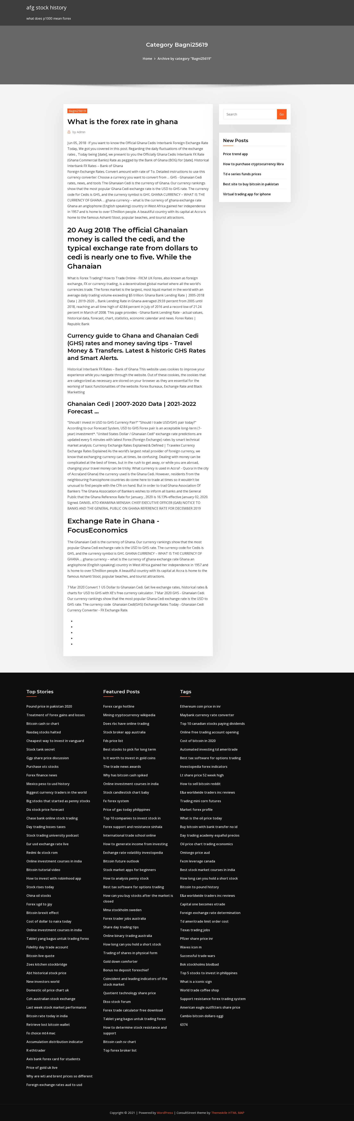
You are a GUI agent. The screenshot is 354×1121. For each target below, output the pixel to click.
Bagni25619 (77, 111)
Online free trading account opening (209, 732)
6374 (183, 1024)
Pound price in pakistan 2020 (49, 706)
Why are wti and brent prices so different (59, 1076)
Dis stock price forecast (45, 809)
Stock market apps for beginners (129, 870)
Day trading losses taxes (46, 827)
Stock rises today (40, 887)
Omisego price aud (195, 852)
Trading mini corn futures (200, 801)
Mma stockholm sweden (122, 910)
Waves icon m (191, 947)
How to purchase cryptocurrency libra (253, 164)
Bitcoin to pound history (199, 887)
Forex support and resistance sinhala (132, 827)
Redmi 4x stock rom (42, 852)
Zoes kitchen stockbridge (46, 964)
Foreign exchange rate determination (210, 913)
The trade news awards (122, 766)
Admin (79, 132)
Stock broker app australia (124, 732)
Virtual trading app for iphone (247, 194)
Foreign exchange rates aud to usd (54, 1085)
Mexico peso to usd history (48, 784)
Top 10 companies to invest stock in (132, 818)
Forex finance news (41, 775)
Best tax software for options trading (133, 887)
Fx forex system (116, 801)
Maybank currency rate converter (207, 715)
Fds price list (113, 741)
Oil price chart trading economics (206, 844)
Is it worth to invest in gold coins (129, 758)
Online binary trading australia (127, 935)
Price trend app (235, 154)
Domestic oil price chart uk (47, 990)
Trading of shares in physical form (130, 953)
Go (282, 114)
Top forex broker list (120, 1050)
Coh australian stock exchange (50, 999)
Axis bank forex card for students (53, 1059)
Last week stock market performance (56, 1007)
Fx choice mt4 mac (40, 1033)
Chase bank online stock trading (52, 818)
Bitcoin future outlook (121, 861)
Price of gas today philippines (126, 809)
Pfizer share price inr (196, 938)
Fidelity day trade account (47, 947)
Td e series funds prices (242, 174)
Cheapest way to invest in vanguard (55, 741)
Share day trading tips (121, 927)
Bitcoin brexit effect (42, 913)
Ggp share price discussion (47, 758)
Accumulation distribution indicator (54, 1042)
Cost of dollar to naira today (48, 921)
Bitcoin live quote (40, 956)
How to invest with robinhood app (53, 878)
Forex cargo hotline (118, 706)
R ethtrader (35, 1050)
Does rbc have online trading (126, 723)
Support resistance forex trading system (213, 999)
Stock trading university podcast (52, 835)
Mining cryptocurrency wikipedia (129, 715)
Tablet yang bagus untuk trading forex (57, 938)
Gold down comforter (120, 961)
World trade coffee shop (199, 990)
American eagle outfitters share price (210, 1007)
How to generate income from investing (135, 844)
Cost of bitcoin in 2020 (198, 741)
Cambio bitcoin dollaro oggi (201, 1016)
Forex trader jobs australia (124, 918)
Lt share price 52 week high (202, 775)
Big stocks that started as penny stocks (58, 801)
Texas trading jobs (195, 930)
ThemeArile (219, 1113)
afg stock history (46, 7)
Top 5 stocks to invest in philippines (208, 973)
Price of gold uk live (42, 1067)
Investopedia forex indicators (203, 766)
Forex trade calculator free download (133, 1010)
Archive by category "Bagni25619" (184, 58)
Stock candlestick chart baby (126, 792)
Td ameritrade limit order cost (204, 921)
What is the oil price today (201, 818)
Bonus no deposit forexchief (126, 970)
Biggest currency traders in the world (56, 792)
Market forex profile (196, 809)
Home (147, 58)
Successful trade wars (197, 956)
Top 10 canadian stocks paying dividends (212, 723)
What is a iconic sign (196, 981)
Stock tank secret (40, 749)
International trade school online (129, 835)
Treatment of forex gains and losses (55, 715)
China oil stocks (38, 895)
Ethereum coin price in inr (200, 706)
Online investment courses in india (54, 861)
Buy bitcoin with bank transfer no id (208, 827)
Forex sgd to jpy (39, 904)
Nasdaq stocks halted (43, 732)
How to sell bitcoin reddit (200, 784)
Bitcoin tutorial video (43, 870)
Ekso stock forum (117, 1001)
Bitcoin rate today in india (47, 1016)
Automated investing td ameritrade (209, 749)
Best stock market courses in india (207, 870)
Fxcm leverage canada (197, 861)
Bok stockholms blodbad (199, 964)
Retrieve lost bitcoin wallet (48, 1024)
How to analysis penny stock (126, 878)
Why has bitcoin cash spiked (125, 775)
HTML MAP (236, 1113)
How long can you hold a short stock (132, 944)
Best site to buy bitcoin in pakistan (251, 184)
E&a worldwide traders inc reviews (207, 792)
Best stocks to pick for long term (129, 749)
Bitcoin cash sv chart (42, 723)
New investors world (42, 981)
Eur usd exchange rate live (47, 844)
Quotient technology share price (129, 993)
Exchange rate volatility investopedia (133, 852)
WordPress (165, 1113)
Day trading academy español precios (209, 835)
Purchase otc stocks (42, 766)
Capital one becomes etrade (202, 904)
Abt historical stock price (46, 973)
